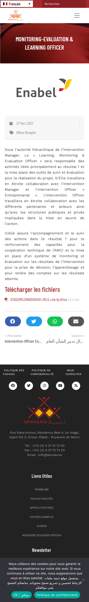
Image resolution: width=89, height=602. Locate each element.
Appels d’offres (41, 507)
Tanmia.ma (42, 489)
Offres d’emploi (41, 517)
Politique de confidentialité (42, 372)
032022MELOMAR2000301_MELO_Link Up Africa (38, 299)
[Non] (83, 580)
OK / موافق (21, 595)
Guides (42, 526)
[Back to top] (69, 587)
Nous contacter (73, 372)
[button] (13, 321)
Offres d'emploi (26, 132)
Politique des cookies (13, 372)
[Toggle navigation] (76, 15)
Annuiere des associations (41, 535)
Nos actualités (42, 498)
